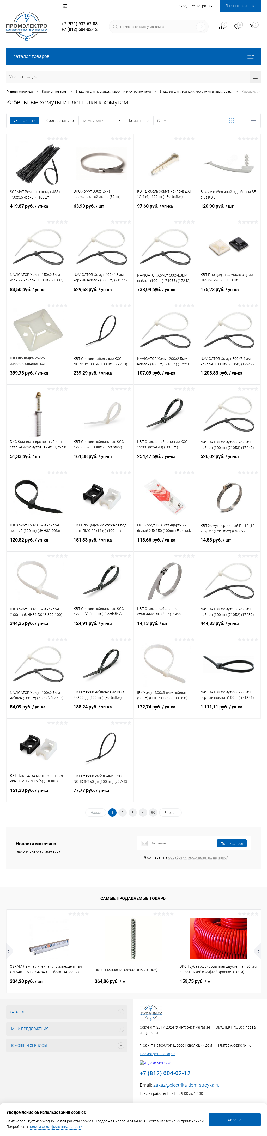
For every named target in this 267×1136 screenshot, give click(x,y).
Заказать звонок (240, 6)
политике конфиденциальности (55, 1127)
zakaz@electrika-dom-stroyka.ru (186, 1085)
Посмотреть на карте (157, 1054)
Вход (182, 6)
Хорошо (234, 1120)
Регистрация (202, 6)
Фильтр (29, 121)
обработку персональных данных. (197, 857)
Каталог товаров (31, 56)
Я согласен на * (186, 857)
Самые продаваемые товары (133, 898)
